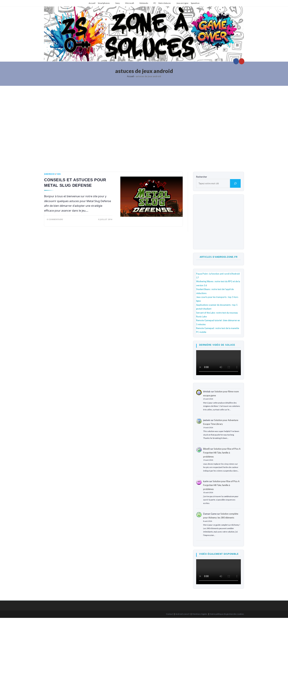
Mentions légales (200, 614)
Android (49, 174)
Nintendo (144, 3)
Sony (117, 3)
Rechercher (201, 176)
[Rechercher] (235, 183)
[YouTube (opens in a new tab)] (241, 61)
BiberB (206, 448)
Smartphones (104, 3)
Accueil (92, 3)
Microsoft (129, 3)
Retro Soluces (164, 3)
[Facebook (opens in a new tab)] (236, 61)
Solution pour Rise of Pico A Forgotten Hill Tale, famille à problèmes (221, 452)
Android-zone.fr (182, 614)
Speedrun (195, 3)
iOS (59, 174)
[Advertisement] (144, 126)
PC (155, 3)
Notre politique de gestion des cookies (227, 614)
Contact (169, 614)
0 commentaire (55, 219)
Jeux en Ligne (182, 3)
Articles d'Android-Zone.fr (219, 257)
